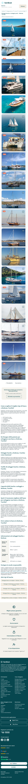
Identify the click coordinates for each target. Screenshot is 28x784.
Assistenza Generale (20, 704)
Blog (2, 697)
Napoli (2, 711)
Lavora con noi (4, 680)
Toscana (3, 708)
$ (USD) (13, 767)
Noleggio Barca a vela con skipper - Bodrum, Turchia (14, 597)
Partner (16, 772)
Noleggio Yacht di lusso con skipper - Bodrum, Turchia (14, 589)
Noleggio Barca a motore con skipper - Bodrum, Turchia (14, 593)
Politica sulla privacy (19, 771)
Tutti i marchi (18, 693)
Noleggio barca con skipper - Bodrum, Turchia (12, 580)
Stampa (2, 693)
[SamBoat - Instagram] (5, 740)
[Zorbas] (14, 199)
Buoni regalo (4, 688)
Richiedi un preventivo (14, 396)
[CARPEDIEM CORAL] (14, 237)
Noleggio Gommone (19, 680)
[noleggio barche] (7, 3)
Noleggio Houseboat (20, 687)
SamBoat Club (4, 690)
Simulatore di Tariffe (5, 684)
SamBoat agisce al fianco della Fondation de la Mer (14, 571)
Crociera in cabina (19, 690)
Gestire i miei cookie (19, 708)
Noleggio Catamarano (20, 684)
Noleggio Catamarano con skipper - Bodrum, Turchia (14, 584)
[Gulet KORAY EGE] (14, 276)
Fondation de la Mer (5, 694)
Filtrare (23, 6)
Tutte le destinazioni (6, 712)
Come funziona (18, 705)
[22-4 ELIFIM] (14, 333)
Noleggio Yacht (18, 682)
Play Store (15, 724)
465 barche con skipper (15, 561)
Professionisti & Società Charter (6, 687)
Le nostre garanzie (5, 682)
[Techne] (14, 256)
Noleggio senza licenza (20, 689)
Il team (2, 679)
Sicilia (2, 706)
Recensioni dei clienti (6, 691)
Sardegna (3, 705)
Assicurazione (4, 683)
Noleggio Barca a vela (20, 683)
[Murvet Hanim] (14, 352)
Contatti (17, 707)
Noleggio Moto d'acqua (20, 686)
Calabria (3, 709)
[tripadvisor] (5, 757)
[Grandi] (14, 314)
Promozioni (17, 692)
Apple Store (15, 720)
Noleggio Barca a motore (20, 679)
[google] (4, 751)
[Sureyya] (14, 123)
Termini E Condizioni (5, 772)
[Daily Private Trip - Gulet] (14, 104)
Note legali (3, 771)
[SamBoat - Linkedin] (8, 740)
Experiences (4, 695)
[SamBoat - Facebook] (2, 740)
